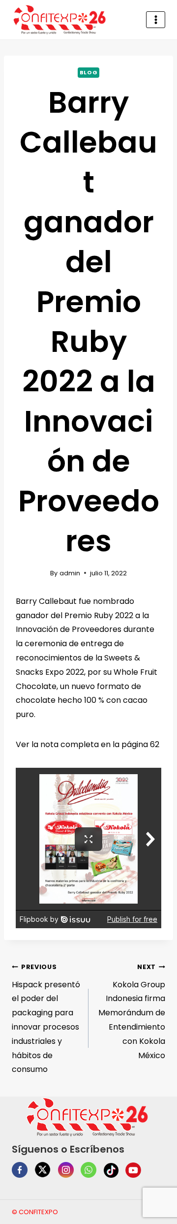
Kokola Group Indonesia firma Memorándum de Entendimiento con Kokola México (131, 1012)
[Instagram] (66, 1170)
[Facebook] (20, 1170)
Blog (88, 72)
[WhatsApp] (88, 1170)
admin (69, 573)
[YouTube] (133, 1170)
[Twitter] (42, 1169)
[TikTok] (111, 1170)
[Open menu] (155, 19)
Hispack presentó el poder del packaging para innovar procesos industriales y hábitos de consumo (46, 1019)
